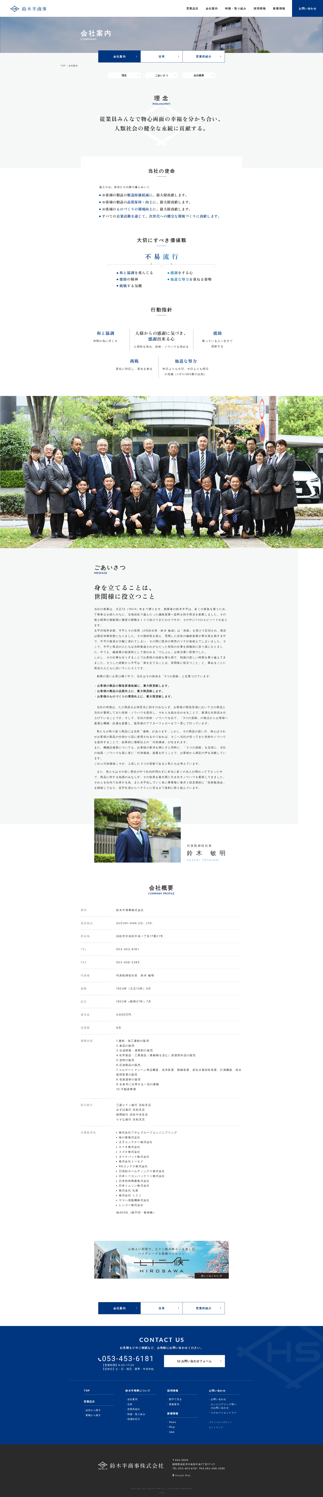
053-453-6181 (188, 1468)
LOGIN (161, 1493)
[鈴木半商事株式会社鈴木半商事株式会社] (28, 8)
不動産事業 (128, 1089)
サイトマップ (216, 1427)
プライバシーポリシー (220, 1422)
